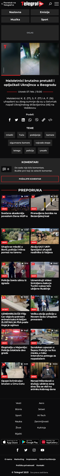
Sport (44, 19)
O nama (8, 459)
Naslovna (15, 12)
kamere (50, 135)
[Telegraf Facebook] (17, 450)
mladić (9, 135)
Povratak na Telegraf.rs (10, 3)
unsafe (43, 150)
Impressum (31, 459)
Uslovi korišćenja (47, 459)
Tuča (21, 135)
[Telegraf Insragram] (34, 450)
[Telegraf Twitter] (26, 450)
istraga (16, 150)
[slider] (30, 75)
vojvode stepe (43, 142)
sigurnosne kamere (20, 142)
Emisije (45, 12)
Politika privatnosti (25, 465)
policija (30, 150)
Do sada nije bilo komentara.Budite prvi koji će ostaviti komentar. (33, 169)
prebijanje (35, 135)
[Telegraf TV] (42, 450)
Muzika (15, 19)
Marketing (19, 459)
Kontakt (40, 465)
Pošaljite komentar (30, 179)
